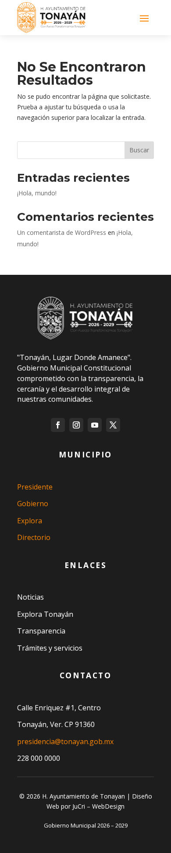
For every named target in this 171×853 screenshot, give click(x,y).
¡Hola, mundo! (37, 193)
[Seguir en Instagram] (76, 425)
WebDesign (108, 806)
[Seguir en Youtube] (95, 425)
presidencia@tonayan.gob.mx (65, 741)
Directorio (33, 537)
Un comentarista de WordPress (61, 232)
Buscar (139, 150)
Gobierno (32, 503)
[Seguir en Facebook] (58, 425)
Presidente (35, 487)
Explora (29, 520)
